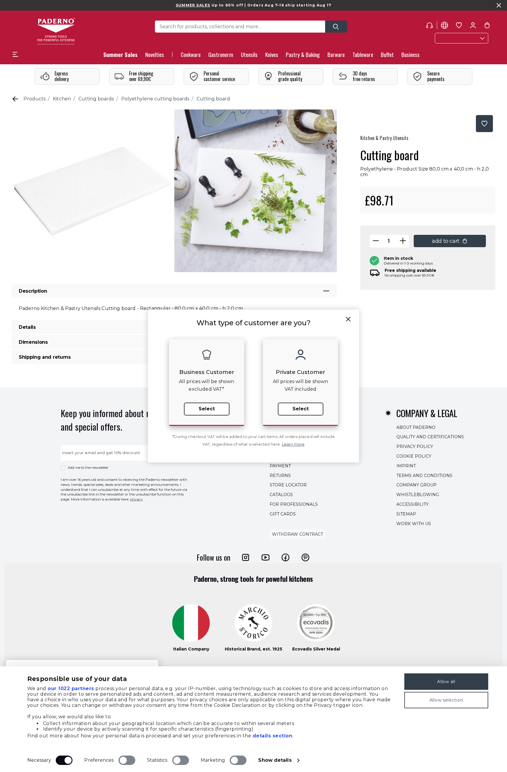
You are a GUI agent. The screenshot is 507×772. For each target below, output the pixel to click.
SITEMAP (406, 514)
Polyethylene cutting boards (155, 99)
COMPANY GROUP (416, 485)
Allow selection (446, 700)
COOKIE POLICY (413, 456)
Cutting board (213, 99)
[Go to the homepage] (56, 31)
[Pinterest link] (305, 557)
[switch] (127, 760)
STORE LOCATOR (288, 485)
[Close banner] (498, 5)
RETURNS (280, 475)
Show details (274, 760)
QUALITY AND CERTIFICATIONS (430, 437)
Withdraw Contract (297, 534)
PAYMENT (280, 465)
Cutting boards (96, 99)
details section (273, 736)
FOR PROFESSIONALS (294, 504)
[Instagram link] (245, 557)
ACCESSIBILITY (412, 504)
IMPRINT (406, 465)
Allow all (446, 681)
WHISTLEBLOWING (417, 494)
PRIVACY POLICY (414, 446)
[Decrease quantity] (376, 241)
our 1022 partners (71, 688)
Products (34, 99)
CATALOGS (281, 494)
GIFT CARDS (283, 514)
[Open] (336, 27)
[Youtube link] (265, 557)
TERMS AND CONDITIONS (424, 475)
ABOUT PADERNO (415, 427)
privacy (136, 499)
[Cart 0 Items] (487, 26)
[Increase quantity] (403, 241)
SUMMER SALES (193, 5)
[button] (154, 56)
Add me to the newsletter (88, 468)
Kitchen (62, 99)
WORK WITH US (413, 523)
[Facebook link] (285, 557)
